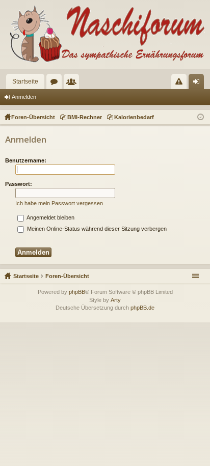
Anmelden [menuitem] (198, 83)
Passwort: (18, 184)
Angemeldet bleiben (49, 217)
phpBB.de (142, 308)
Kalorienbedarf (134, 117)
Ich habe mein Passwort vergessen (59, 203)
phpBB (77, 292)
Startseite (25, 81)
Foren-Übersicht (67, 276)
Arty (116, 300)
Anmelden (24, 97)
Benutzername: (25, 160)
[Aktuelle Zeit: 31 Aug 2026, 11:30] (200, 117)
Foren (56, 83)
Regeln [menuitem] (181, 83)
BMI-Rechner (84, 117)
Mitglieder (73, 83)
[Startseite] (105, 34)
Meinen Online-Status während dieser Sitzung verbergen (96, 229)
